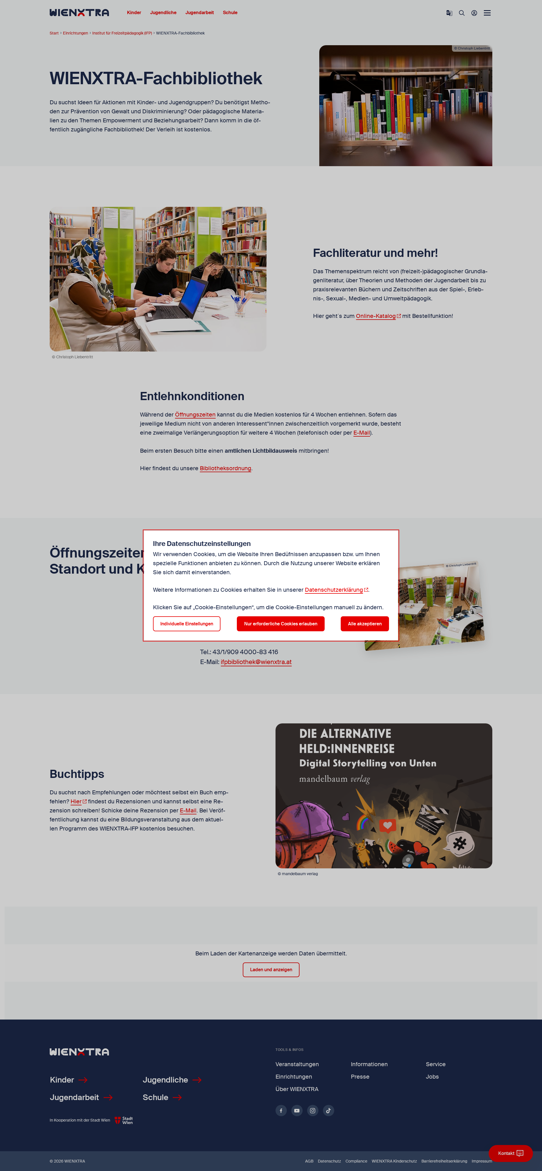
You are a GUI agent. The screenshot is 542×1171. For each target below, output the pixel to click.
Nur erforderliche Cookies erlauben (280, 624)
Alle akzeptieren (365, 624)
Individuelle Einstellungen (186, 624)
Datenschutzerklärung (334, 589)
